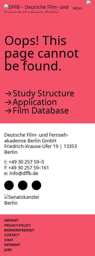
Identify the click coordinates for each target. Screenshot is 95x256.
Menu (77, 8)
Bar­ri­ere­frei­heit (19, 230)
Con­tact (11, 235)
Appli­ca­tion (35, 102)
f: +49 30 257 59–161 (26, 167)
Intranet (12, 244)
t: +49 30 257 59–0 (24, 162)
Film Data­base (41, 110)
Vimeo (36, 185)
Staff (8, 240)
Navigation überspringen (4, 3)
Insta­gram (22, 185)
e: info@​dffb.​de (21, 173)
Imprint (11, 220)
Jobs (8, 250)
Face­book (9, 185)
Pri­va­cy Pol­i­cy (17, 225)
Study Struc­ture (43, 93)
